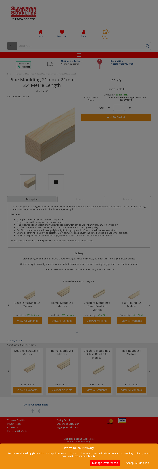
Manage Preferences (105, 463)
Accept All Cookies (137, 463)
